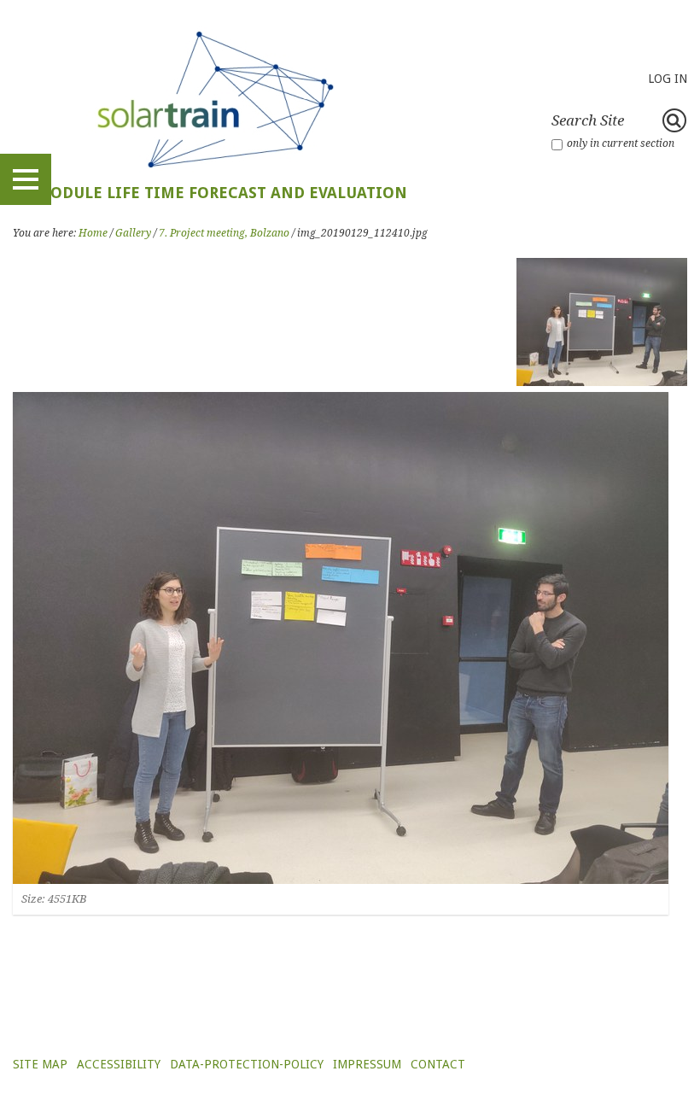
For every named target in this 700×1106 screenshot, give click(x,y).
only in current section (620, 143)
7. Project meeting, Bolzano (224, 233)
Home (93, 233)
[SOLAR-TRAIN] (210, 98)
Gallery (133, 233)
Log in (667, 78)
